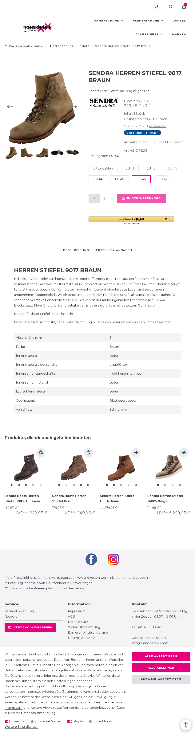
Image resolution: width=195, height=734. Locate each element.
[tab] (76, 250)
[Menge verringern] (111, 198)
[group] (26, 467)
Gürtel (179, 20)
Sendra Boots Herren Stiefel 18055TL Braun (22, 498)
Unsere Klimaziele (81, 638)
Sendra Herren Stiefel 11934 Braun (117, 498)
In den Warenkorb (144, 198)
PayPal (79, 721)
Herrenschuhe (146, 20)
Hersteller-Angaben (113, 250)
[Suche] (170, 7)
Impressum (76, 611)
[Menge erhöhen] (104, 198)
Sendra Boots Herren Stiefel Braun (69, 498)
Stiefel (84, 46)
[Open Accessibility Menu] (186, 725)
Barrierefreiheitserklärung (88, 632)
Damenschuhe (107, 20)
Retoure (11, 616)
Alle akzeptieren (161, 656)
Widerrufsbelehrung (84, 627)
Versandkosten (157, 126)
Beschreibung (76, 250)
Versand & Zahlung (19, 611)
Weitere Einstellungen (21, 726)
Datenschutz (78, 622)
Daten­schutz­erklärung (38, 713)
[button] (131, 221)
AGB (71, 616)
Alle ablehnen (161, 668)
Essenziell (18, 721)
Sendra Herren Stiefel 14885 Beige (165, 498)
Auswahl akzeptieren (161, 679)
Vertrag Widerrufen (33, 627)
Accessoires (147, 34)
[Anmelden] (157, 7)
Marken (179, 34)
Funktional (104, 721)
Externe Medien (50, 721)
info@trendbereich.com (150, 643)
